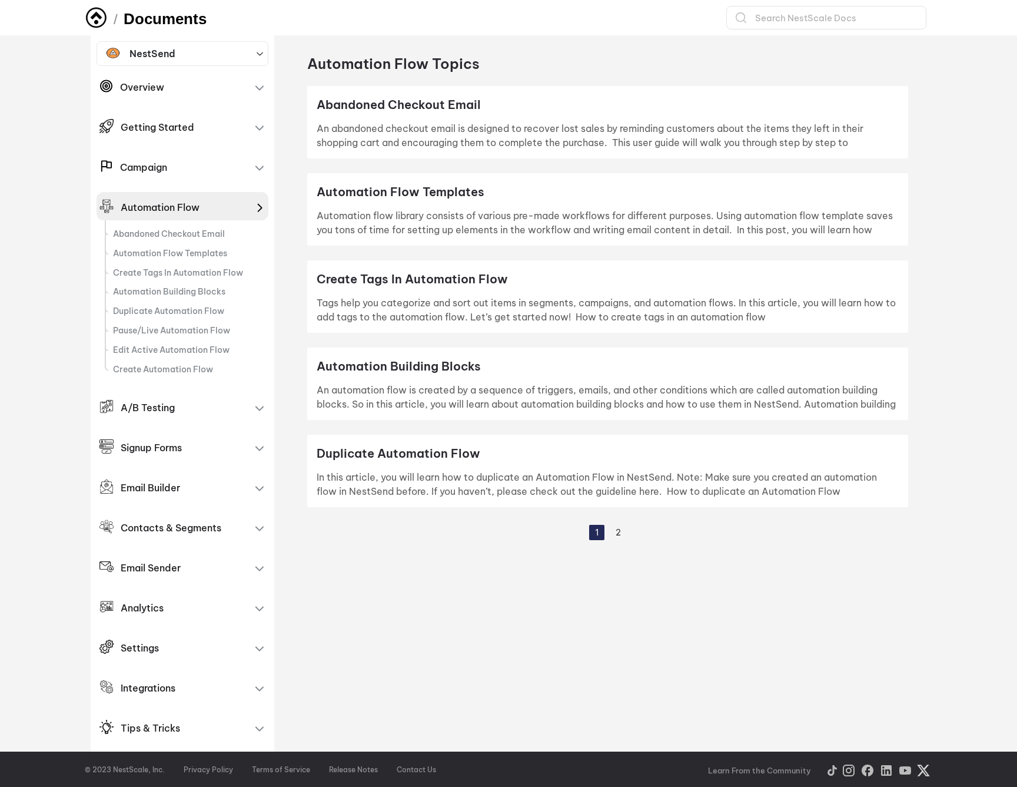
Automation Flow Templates (170, 253)
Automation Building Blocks (169, 291)
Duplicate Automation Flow (169, 311)
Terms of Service (281, 769)
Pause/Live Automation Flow (171, 330)
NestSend (152, 53)
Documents (165, 19)
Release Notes (353, 769)
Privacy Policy (208, 769)
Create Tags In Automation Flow (178, 272)
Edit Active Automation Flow (172, 350)
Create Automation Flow (163, 369)
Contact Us (416, 769)
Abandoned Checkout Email (169, 234)
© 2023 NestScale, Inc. (125, 769)
